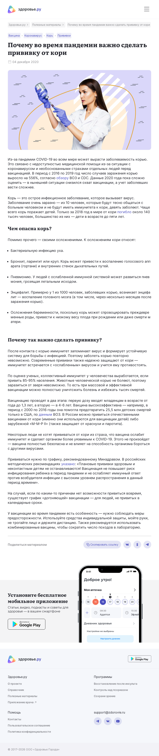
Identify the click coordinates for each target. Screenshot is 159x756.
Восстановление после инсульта (115, 683)
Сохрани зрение (104, 696)
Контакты (14, 719)
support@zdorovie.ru (109, 712)
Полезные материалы (22, 696)
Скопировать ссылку (104, 544)
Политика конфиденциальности (29, 731)
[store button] (26, 625)
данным (45, 414)
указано (68, 464)
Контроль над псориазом (111, 689)
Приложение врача (21, 702)
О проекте (15, 683)
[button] (19, 24)
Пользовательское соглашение (29, 725)
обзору (62, 178)
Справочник (16, 689)
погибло (124, 212)
